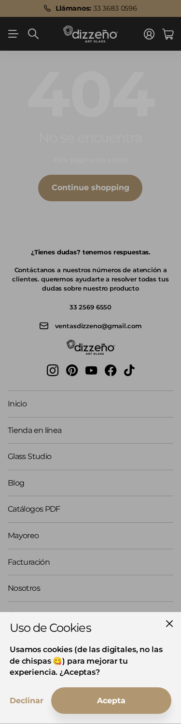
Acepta (111, 700)
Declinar (26, 700)
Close (169, 623)
